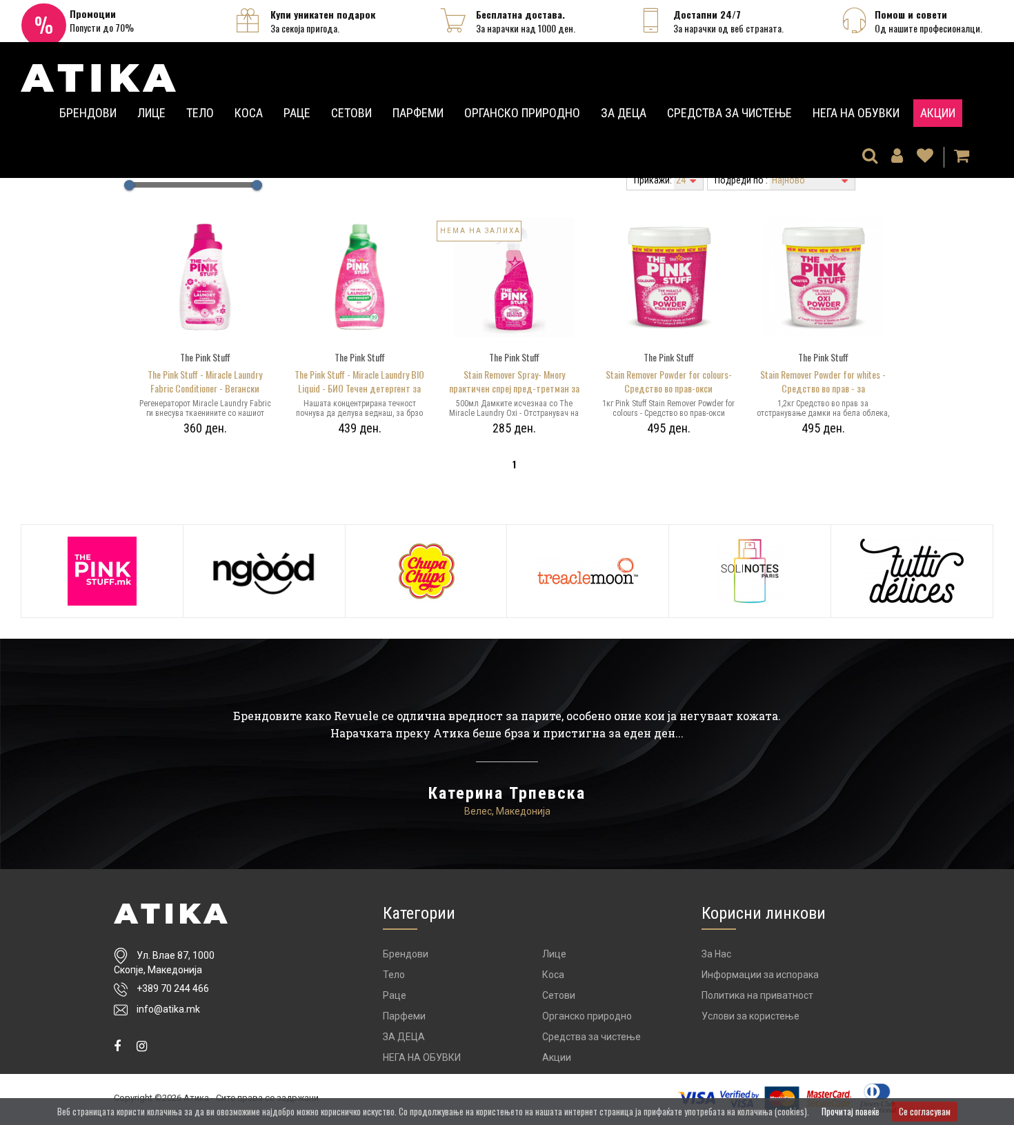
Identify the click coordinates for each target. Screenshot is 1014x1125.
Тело (200, 113)
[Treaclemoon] (587, 571)
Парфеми (418, 113)
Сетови (351, 113)
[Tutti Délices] (912, 571)
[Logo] (171, 914)
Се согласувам (925, 1111)
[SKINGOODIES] (264, 571)
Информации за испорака (760, 974)
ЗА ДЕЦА (623, 113)
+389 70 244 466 (173, 988)
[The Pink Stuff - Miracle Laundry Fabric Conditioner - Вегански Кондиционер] (205, 275)
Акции (937, 113)
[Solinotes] (749, 571)
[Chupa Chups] (426, 571)
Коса (249, 113)
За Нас (716, 953)
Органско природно (522, 113)
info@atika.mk (168, 1009)
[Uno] (98, 73)
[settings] (925, 157)
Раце (297, 113)
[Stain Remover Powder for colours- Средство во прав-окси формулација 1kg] (668, 275)
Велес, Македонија (507, 811)
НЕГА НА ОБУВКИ (856, 113)
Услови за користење (750, 1016)
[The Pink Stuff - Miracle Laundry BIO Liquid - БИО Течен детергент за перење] (359, 275)
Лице (151, 113)
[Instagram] (142, 1046)
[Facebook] (117, 1046)
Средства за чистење (729, 113)
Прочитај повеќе (850, 1111)
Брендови (88, 113)
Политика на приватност (757, 995)
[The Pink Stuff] (102, 571)
